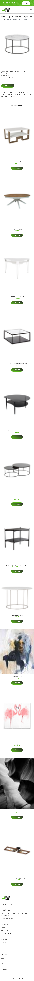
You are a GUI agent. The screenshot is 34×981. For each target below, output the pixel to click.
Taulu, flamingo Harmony (17, 744)
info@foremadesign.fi (7, 918)
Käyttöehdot (4, 964)
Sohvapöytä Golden (17, 162)
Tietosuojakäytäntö (6, 967)
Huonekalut (18, 71)
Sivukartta (4, 969)
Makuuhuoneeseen (6, 933)
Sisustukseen (4, 939)
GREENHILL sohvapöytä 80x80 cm (17, 363)
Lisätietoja (7, 85)
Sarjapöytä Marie (17, 498)
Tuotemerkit (11, 71)
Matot (2, 936)
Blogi (2, 958)
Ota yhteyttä (4, 961)
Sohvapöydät (5, 73)
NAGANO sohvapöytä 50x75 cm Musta (17, 565)
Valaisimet (4, 945)
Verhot (3, 948)
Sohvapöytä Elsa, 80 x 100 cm (17, 431)
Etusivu (3, 19)
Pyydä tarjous (26, 3)
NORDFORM (25, 71)
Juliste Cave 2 (17, 811)
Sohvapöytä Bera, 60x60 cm (17, 615)
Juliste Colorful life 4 (17, 676)
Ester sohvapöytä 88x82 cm (17, 296)
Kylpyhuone (4, 930)
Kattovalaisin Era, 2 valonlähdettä (17, 878)
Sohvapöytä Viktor (17, 229)
